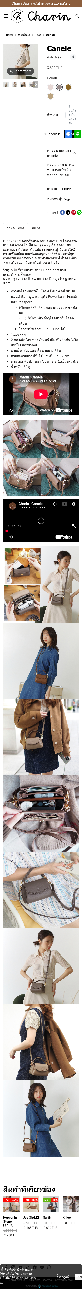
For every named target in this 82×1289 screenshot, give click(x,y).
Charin (66, 189)
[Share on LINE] (79, 212)
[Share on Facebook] (62, 212)
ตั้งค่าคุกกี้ (62, 1277)
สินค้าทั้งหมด (24, 35)
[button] (77, 16)
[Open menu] (6, 16)
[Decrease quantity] (62, 115)
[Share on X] (68, 212)
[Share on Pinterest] (73, 212)
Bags (38, 35)
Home (9, 35)
